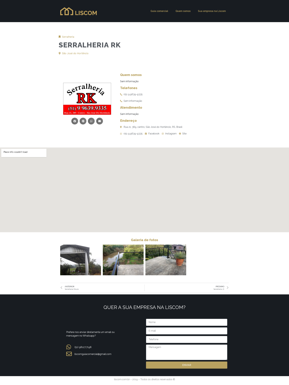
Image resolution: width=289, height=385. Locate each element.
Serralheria (68, 36)
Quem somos (183, 11)
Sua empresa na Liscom (212, 11)
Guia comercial (159, 11)
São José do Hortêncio (75, 53)
